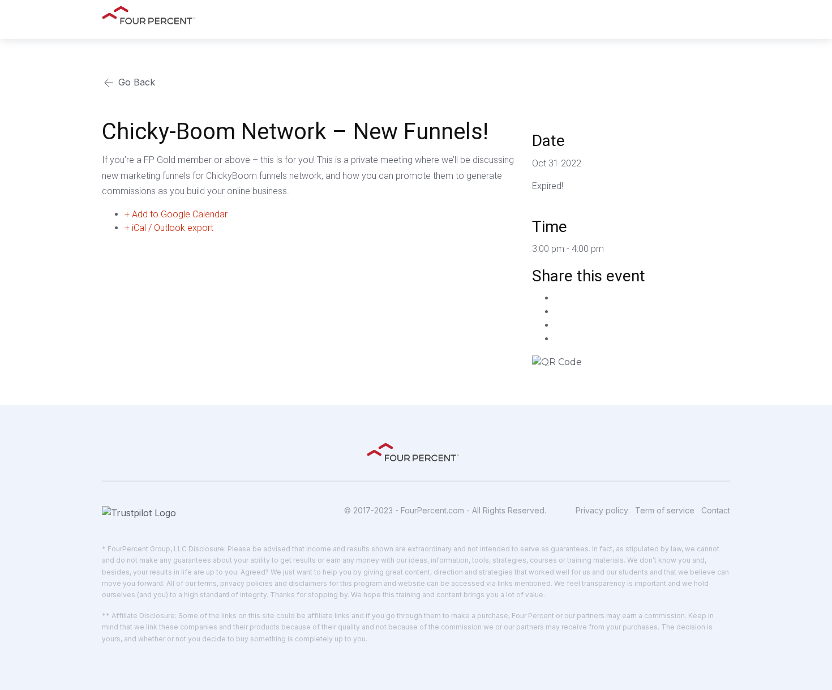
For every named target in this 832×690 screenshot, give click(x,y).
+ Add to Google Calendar (176, 214)
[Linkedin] (558, 325)
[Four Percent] (151, 15)
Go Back (135, 82)
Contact (715, 510)
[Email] (558, 338)
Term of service (664, 510)
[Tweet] (558, 311)
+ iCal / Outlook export (169, 227)
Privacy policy (602, 510)
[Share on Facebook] (558, 298)
